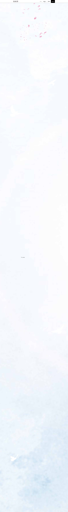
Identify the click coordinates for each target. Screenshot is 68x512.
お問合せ (53, 1)
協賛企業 (49, 1)
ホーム (41, 1)
